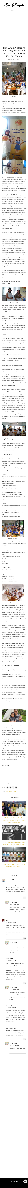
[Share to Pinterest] (13, 787)
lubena (7, 920)
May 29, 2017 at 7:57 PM (11, 960)
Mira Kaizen (9, 1005)
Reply (24, 897)
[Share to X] (10, 787)
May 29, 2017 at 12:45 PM (11, 882)
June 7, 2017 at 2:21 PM (14, 1045)
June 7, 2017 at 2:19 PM (14, 904)
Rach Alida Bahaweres (12, 879)
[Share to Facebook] (7, 787)
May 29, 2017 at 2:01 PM (11, 922)
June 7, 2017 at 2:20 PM (14, 944)
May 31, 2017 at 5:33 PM (11, 1007)
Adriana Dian (9, 958)
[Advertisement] (14, 28)
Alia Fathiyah (16, 1185)
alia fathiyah (13, 902)
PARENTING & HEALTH (10, 791)
